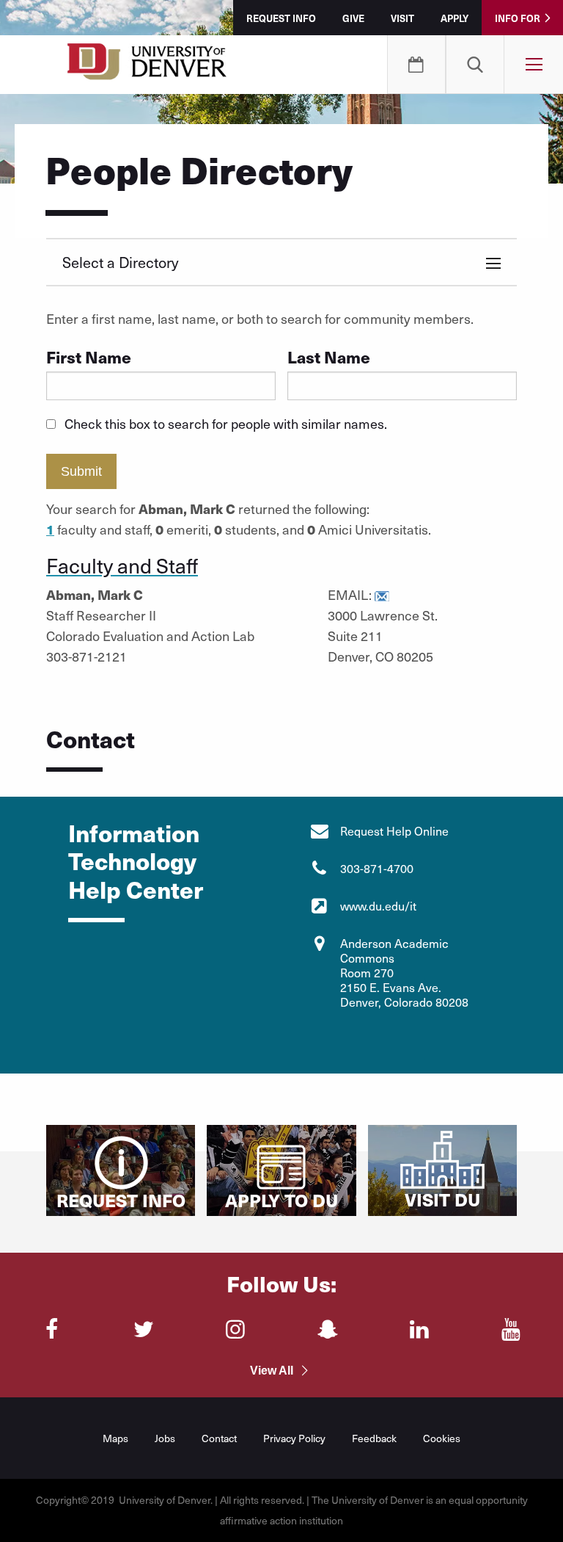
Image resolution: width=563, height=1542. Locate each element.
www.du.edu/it (378, 905)
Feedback (374, 1438)
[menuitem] (475, 64)
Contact (219, 1438)
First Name (88, 356)
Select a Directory (120, 262)
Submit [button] (81, 471)
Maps (115, 1438)
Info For (517, 18)
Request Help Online (394, 831)
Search (475, 64)
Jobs (165, 1438)
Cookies (441, 1438)
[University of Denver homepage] (147, 66)
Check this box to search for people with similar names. (226, 423)
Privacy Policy (294, 1438)
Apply (454, 18)
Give (353, 18)
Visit (402, 18)
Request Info (281, 18)
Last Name (328, 356)
